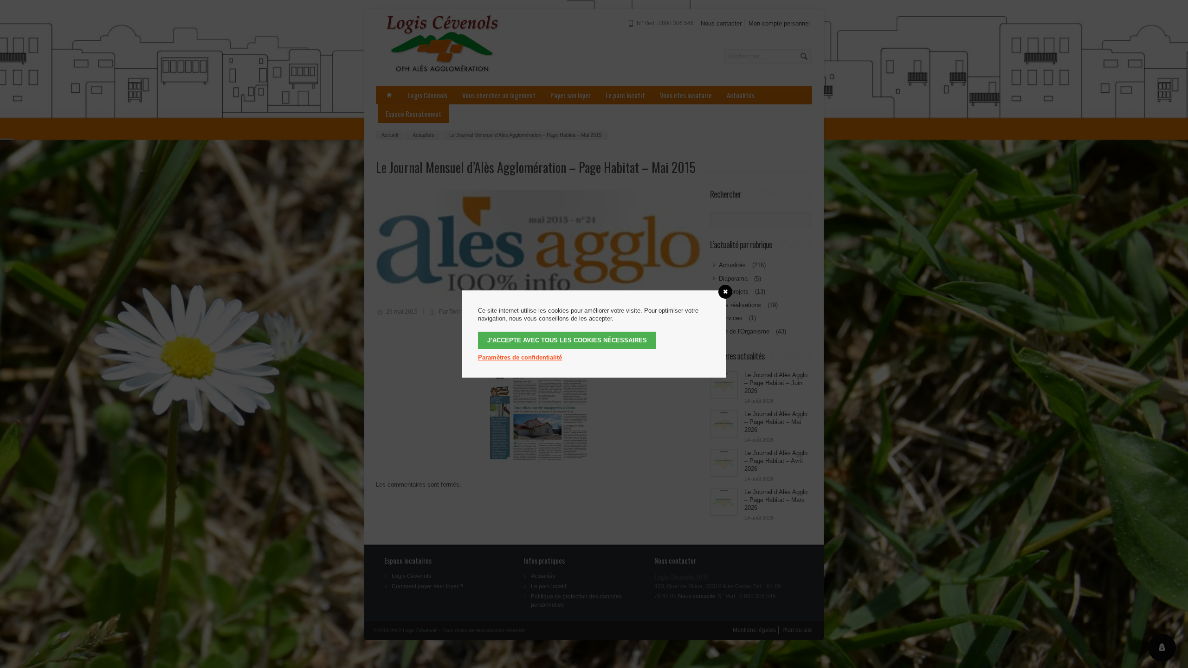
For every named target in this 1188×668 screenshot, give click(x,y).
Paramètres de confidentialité (520, 357)
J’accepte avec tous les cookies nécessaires (567, 340)
